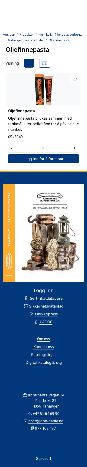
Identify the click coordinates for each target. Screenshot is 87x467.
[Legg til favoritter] (74, 79)
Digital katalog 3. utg (44, 362)
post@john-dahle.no (45, 420)
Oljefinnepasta (21, 110)
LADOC (45, 321)
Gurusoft (43, 458)
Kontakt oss (43, 346)
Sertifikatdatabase (46, 298)
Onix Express (46, 314)
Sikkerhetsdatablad (45, 306)
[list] (29, 63)
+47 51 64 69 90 (45, 413)
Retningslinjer (43, 354)
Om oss (43, 338)
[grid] (44, 63)
